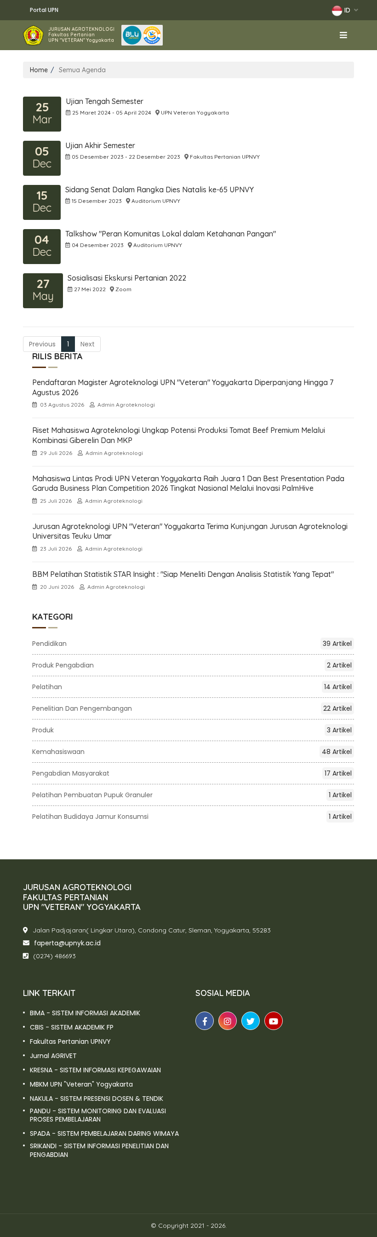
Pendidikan (192, 643)
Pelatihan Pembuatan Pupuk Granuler (192, 795)
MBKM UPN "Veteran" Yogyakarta (81, 1084)
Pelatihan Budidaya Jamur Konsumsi (192, 816)
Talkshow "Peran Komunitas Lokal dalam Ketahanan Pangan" (170, 233)
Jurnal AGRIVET (53, 1056)
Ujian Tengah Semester (104, 101)
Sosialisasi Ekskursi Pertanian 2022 (127, 277)
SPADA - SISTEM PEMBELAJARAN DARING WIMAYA (104, 1133)
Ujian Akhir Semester (100, 145)
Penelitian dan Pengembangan (192, 708)
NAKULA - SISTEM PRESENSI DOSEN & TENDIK (96, 1098)
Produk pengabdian (192, 665)
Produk (192, 730)
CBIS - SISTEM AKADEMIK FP (72, 1027)
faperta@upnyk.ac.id (67, 943)
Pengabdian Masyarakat (192, 773)
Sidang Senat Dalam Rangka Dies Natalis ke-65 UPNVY (159, 189)
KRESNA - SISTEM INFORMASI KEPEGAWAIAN (95, 1070)
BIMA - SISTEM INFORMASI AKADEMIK (85, 1013)
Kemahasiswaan (192, 751)
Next (87, 344)
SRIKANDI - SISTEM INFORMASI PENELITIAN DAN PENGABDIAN (99, 1150)
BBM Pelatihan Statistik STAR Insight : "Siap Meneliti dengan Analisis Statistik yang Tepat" (183, 574)
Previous (42, 344)
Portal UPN (44, 10)
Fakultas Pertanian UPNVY (70, 1041)
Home (39, 70)
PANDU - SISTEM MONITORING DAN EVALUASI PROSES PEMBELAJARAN (98, 1115)
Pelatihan (192, 686)
